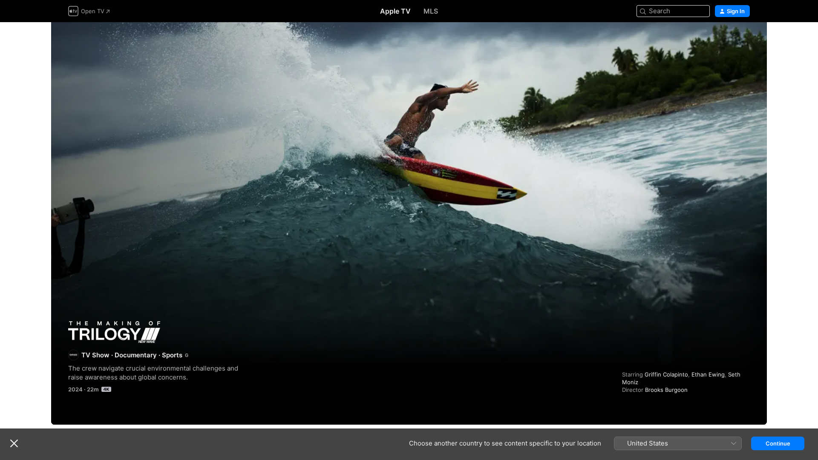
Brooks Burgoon (666, 389)
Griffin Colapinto (666, 374)
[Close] (14, 443)
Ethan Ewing (708, 374)
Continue (778, 443)
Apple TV (395, 11)
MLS (430, 11)
